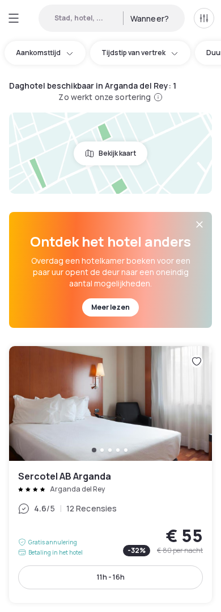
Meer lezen (110, 307)
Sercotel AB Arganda (110, 474)
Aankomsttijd (38, 52)
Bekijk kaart (117, 153)
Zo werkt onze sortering (104, 96)
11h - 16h (111, 577)
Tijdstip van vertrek (133, 52)
